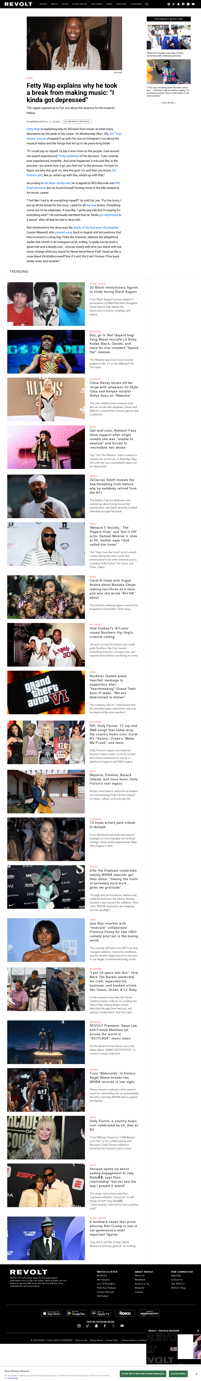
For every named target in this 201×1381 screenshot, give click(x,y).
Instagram (169, 4)
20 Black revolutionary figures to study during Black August (114, 289)
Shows (43, 4)
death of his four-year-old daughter (96, 227)
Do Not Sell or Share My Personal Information (143, 1374)
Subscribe (136, 4)
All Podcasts (103, 1279)
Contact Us (177, 1279)
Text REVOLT (178, 1283)
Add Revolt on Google (79, 121)
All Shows (102, 1275)
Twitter (188, 4)
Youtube (193, 4)
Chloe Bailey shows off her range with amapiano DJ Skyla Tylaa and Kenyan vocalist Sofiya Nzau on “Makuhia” (114, 389)
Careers (139, 1292)
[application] (173, 1349)
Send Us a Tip (142, 1283)
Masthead (140, 1279)
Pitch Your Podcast (106, 1287)
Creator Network (105, 1292)
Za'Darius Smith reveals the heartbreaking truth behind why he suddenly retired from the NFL (113, 486)
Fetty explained (69, 156)
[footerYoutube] (122, 1328)
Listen (65, 4)
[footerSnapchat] (96, 1328)
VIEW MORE (168, 102)
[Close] (197, 1374)
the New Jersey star (57, 183)
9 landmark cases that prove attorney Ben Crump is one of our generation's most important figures (113, 1228)
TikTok (173, 4)
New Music (96, 331)
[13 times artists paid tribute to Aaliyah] (46, 839)
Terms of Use (81, 1340)
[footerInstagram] (79, 1328)
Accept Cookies (178, 1374)
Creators (121, 4)
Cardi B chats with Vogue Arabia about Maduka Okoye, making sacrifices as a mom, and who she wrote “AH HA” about (113, 588)
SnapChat (178, 4)
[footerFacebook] (105, 1328)
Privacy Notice (96, 1340)
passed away (63, 232)
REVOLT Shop (178, 1287)
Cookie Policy (112, 1340)
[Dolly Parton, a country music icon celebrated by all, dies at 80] (46, 1137)
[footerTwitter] (113, 1328)
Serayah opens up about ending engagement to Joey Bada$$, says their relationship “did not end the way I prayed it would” (113, 1177)
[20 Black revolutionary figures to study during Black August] (46, 304)
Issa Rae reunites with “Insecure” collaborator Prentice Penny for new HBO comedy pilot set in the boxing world (114, 931)
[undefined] (169, 37)
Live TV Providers (106, 1283)
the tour (91, 205)
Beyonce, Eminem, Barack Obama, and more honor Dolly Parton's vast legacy (114, 779)
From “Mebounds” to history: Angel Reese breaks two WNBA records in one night (113, 1077)
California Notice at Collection (134, 1340)
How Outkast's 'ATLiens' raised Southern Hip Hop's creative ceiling (111, 632)
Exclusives (96, 4)
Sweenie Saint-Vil (39, 122)
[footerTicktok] (87, 1328)
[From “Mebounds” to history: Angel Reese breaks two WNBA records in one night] (46, 1090)
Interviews (96, 969)
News (109, 4)
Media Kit (139, 1287)
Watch (54, 4)
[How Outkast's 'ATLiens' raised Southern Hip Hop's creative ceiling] (46, 645)
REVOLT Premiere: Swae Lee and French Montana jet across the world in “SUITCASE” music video (113, 1031)
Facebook (183, 4)
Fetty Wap (33, 129)
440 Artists (102, 1296)
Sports (94, 476)
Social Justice (79, 4)
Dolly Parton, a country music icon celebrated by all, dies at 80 (114, 1125)
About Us (139, 1275)
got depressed (108, 215)
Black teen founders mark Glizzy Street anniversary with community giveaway (165, 54)
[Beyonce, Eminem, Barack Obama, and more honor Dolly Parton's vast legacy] (46, 791)
